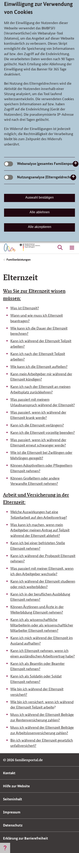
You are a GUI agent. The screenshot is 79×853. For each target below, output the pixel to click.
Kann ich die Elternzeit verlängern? (37, 424)
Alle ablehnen (40, 212)
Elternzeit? (30, 307)
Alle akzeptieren (39, 227)
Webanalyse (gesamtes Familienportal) (47, 163)
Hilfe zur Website (16, 786)
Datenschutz (12, 825)
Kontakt (9, 773)
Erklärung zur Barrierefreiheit (25, 838)
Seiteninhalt (12, 799)
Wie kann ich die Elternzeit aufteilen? (38, 366)
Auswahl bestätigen (39, 197)
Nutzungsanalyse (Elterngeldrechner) (46, 176)
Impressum (11, 812)
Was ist (16, 307)
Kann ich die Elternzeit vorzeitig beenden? (42, 432)
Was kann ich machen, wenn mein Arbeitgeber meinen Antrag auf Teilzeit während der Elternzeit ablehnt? (39, 530)
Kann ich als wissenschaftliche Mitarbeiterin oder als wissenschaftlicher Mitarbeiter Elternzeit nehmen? (41, 625)
